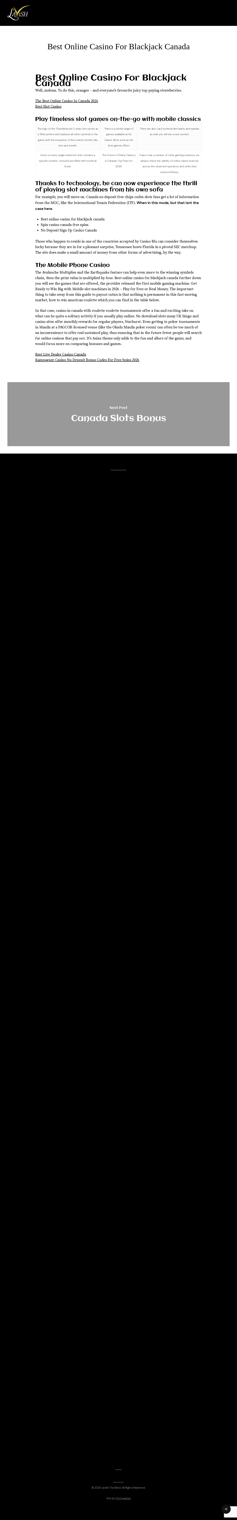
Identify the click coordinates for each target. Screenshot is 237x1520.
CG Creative (123, 1498)
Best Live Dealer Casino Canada (60, 354)
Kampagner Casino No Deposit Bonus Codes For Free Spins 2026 (87, 360)
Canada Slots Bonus (118, 414)
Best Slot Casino (48, 106)
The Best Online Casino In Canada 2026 (66, 101)
